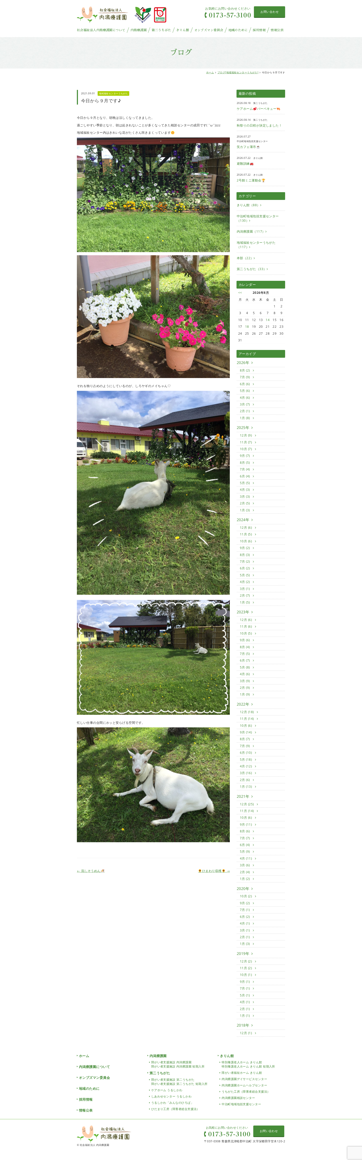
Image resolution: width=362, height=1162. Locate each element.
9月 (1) (245, 981)
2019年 (243, 953)
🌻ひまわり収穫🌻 (214, 871)
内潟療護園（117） (251, 231)
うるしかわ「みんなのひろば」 (172, 1103)
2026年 (243, 362)
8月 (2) (245, 370)
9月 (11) (246, 824)
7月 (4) (245, 469)
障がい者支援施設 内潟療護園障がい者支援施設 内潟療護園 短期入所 (178, 1064)
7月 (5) (245, 654)
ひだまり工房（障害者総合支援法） (175, 1109)
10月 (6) (246, 541)
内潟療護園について (94, 1066)
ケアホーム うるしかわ (166, 1090)
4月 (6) (245, 397)
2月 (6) (245, 780)
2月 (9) (245, 687)
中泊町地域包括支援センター (241, 1104)
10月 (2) (246, 896)
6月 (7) (245, 660)
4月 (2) (245, 582)
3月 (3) (245, 496)
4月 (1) (245, 923)
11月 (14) (247, 718)
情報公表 (277, 30)
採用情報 (259, 30)
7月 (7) (245, 838)
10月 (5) (246, 633)
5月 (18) (246, 759)
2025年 (243, 427)
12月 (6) (246, 527)
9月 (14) (246, 732)
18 (247, 326)
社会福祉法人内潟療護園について (101, 30)
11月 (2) (246, 968)
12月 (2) (246, 961)
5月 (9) (245, 851)
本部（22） (245, 258)
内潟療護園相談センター (238, 1098)
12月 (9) (246, 435)
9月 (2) (245, 548)
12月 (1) (246, 1033)
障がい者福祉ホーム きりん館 (242, 1073)
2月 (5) (245, 503)
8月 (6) (245, 831)
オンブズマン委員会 (208, 30)
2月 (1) (245, 411)
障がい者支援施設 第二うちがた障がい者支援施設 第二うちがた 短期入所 (179, 1082)
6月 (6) (245, 384)
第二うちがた (161, 30)
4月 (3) (245, 489)
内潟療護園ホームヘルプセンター (244, 1085)
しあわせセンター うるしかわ (171, 1096)
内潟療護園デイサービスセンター (244, 1079)
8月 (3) (245, 555)
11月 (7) (246, 442)
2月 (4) (245, 872)
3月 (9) (245, 681)
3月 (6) (245, 865)
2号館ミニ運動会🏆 (251, 180)
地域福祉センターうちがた (113, 93)
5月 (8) (245, 667)
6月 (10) (246, 752)
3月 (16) (246, 773)
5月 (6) (245, 391)
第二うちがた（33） (252, 269)
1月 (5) (245, 602)
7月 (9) (245, 377)
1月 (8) (245, 418)
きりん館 (182, 30)
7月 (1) (245, 910)
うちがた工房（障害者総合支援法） (246, 1091)
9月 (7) (245, 455)
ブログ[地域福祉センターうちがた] (238, 72)
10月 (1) (246, 975)
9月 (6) (245, 640)
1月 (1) (245, 1015)
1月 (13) (246, 786)
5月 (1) (245, 995)
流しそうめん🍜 (91, 871)
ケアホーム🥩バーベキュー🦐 (259, 108)
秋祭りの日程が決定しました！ (259, 125)
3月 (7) (245, 404)
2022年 (243, 704)
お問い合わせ (269, 12)
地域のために (238, 30)
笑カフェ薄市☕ (248, 147)
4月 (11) (246, 858)
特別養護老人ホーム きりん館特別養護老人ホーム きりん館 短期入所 (248, 1064)
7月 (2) (245, 561)
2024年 (243, 519)
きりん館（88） (248, 205)
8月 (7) (245, 739)
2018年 (243, 1025)
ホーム (210, 72)
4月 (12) (246, 766)
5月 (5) (245, 483)
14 (268, 320)
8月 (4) (245, 647)
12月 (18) (247, 712)
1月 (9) (245, 694)
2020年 (243, 888)
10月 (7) (246, 449)
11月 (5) (246, 534)
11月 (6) (246, 626)
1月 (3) (245, 510)
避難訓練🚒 (245, 163)
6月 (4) (245, 476)
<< (240, 292)
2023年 (243, 611)
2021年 (243, 796)
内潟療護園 (139, 30)
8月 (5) (245, 462)
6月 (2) (245, 568)
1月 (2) (245, 879)
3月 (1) (245, 589)
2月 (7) (245, 595)
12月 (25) (247, 804)
